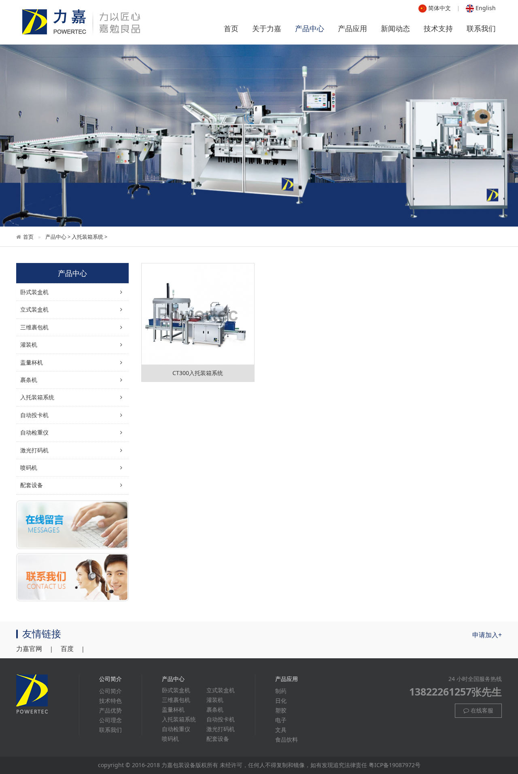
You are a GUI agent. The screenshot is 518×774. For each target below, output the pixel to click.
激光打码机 (34, 450)
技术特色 (110, 700)
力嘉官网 (29, 648)
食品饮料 (286, 739)
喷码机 (28, 467)
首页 (231, 28)
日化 (281, 700)
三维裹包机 (176, 700)
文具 (281, 730)
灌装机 (214, 700)
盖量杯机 (173, 709)
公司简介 (110, 691)
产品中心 (309, 28)
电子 (281, 720)
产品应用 (352, 28)
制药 (281, 691)
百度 (67, 648)
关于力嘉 (266, 28)
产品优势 (110, 710)
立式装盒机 (220, 690)
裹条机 (214, 709)
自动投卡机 (34, 415)
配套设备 (31, 485)
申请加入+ (487, 634)
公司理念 (110, 720)
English (485, 8)
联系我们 (481, 28)
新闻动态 (395, 28)
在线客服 (481, 710)
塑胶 (281, 710)
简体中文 (439, 8)
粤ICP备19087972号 (394, 765)
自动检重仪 (34, 432)
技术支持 (438, 28)
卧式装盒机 (176, 690)
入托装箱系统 (87, 236)
